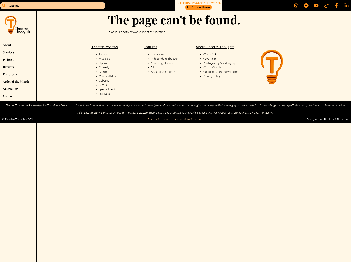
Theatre (104, 54)
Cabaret (104, 80)
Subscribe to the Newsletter (220, 71)
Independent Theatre (164, 58)
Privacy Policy (211, 76)
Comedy (104, 67)
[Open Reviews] (16, 67)
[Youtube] (316, 5)
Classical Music (108, 76)
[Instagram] (296, 5)
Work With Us (212, 67)
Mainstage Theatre (163, 63)
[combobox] (52, 5)
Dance (103, 71)
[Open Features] (16, 74)
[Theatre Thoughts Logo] (18, 26)
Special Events (108, 89)
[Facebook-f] (336, 5)
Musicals (104, 58)
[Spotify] (306, 5)
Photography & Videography (221, 63)
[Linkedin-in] (346, 5)
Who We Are (211, 54)
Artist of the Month (163, 71)
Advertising (210, 58)
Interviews (157, 54)
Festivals (104, 93)
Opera (103, 63)
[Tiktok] (326, 5)
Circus (103, 85)
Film (153, 67)
